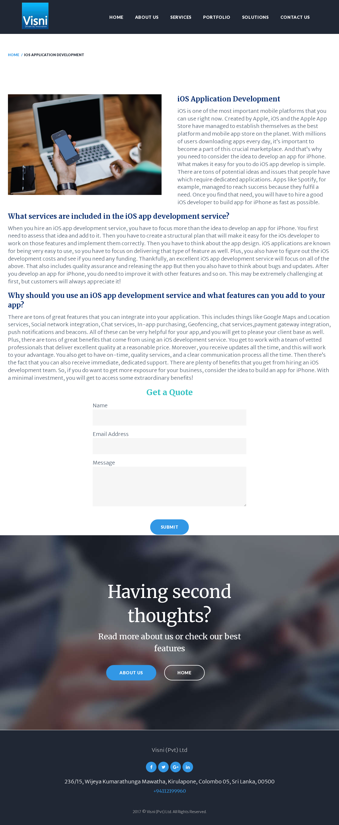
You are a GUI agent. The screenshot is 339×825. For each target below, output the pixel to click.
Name (100, 405)
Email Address (111, 434)
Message (104, 462)
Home (116, 17)
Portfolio (216, 17)
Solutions (255, 17)
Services (180, 17)
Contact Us (295, 17)
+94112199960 (169, 791)
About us (147, 17)
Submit (170, 526)
